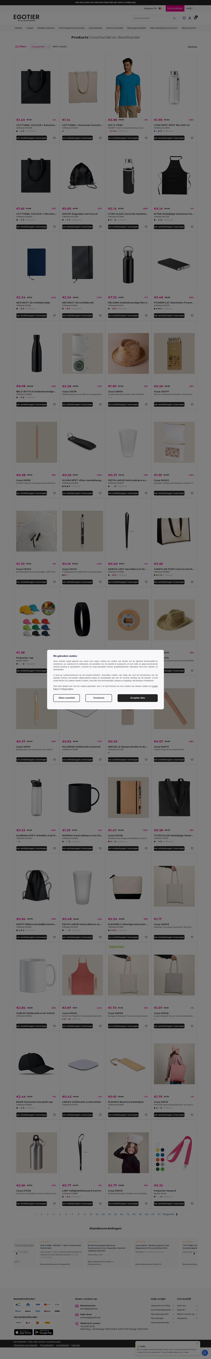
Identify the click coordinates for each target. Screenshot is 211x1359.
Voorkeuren (98, 698)
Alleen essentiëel (67, 698)
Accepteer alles (137, 698)
